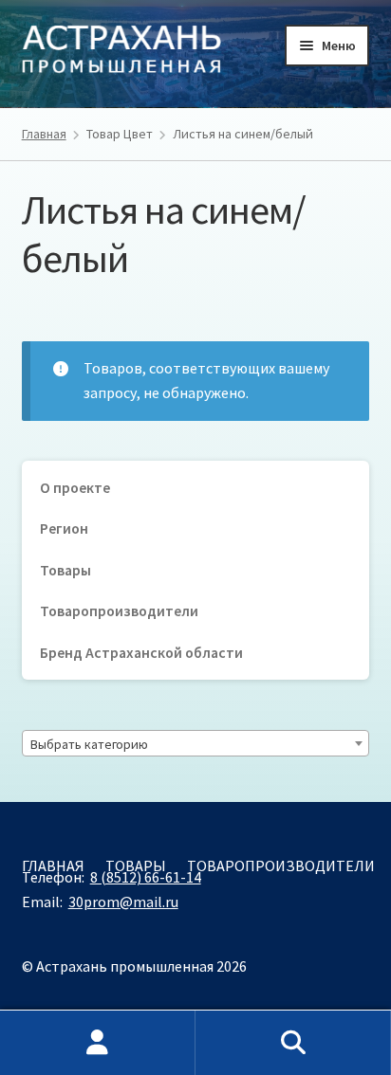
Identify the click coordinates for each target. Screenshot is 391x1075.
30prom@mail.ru (123, 901)
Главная (44, 133)
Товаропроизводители (119, 611)
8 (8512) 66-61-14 (145, 876)
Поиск (293, 1043)
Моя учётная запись (98, 1043)
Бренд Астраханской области (141, 653)
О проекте (75, 488)
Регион (64, 528)
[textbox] (196, 744)
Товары (65, 570)
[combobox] (196, 743)
